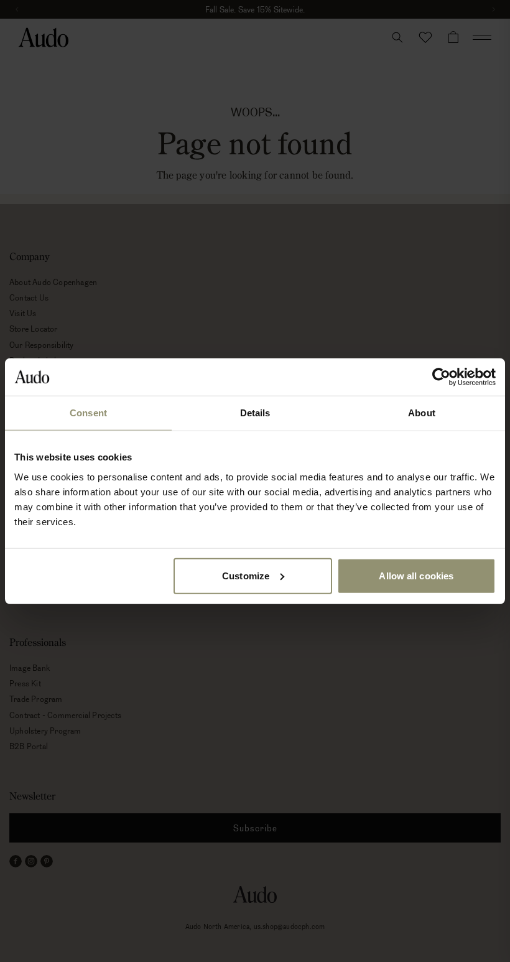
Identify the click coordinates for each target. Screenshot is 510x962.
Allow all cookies (416, 575)
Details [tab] (255, 413)
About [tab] (421, 413)
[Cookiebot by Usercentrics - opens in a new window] (441, 377)
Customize (245, 575)
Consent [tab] (88, 413)
